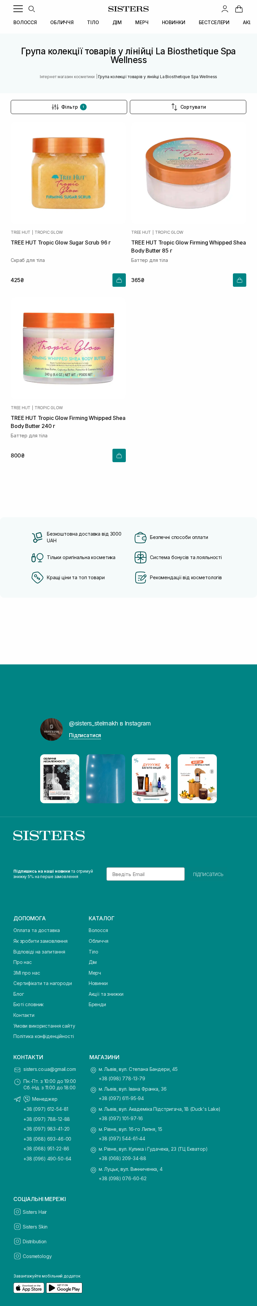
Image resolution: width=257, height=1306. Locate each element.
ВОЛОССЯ (25, 22)
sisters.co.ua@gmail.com (49, 1069)
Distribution (35, 1241)
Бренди (97, 1004)
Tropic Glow (48, 232)
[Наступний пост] (205, 778)
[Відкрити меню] (18, 8)
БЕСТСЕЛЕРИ (214, 22)
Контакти (23, 1015)
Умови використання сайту (44, 1026)
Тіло (93, 952)
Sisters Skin (35, 1227)
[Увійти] (225, 8)
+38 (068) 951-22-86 (46, 1148)
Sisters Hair (35, 1212)
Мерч (95, 973)
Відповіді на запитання (39, 952)
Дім (93, 962)
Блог (18, 994)
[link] (239, 8)
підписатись (208, 874)
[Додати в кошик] (119, 280)
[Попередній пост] (51, 778)
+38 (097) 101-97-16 (121, 1118)
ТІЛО (93, 22)
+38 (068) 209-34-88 (122, 1158)
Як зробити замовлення (40, 941)
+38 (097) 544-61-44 (122, 1138)
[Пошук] (31, 8)
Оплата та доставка (36, 930)
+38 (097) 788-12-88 (46, 1119)
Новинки (98, 983)
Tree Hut (20, 232)
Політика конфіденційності (43, 1036)
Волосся (98, 930)
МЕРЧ (141, 22)
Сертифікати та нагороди (42, 983)
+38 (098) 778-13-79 (122, 1078)
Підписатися (85, 735)
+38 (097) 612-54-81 (45, 1109)
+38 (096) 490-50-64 (47, 1158)
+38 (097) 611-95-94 (121, 1098)
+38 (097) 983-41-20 (46, 1129)
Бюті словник (28, 1004)
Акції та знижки (106, 994)
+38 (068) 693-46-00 (47, 1139)
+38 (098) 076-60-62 (123, 1178)
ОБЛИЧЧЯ (62, 22)
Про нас (22, 962)
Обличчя (98, 941)
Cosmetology (37, 1256)
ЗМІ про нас (26, 973)
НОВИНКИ (173, 22)
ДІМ (117, 22)
